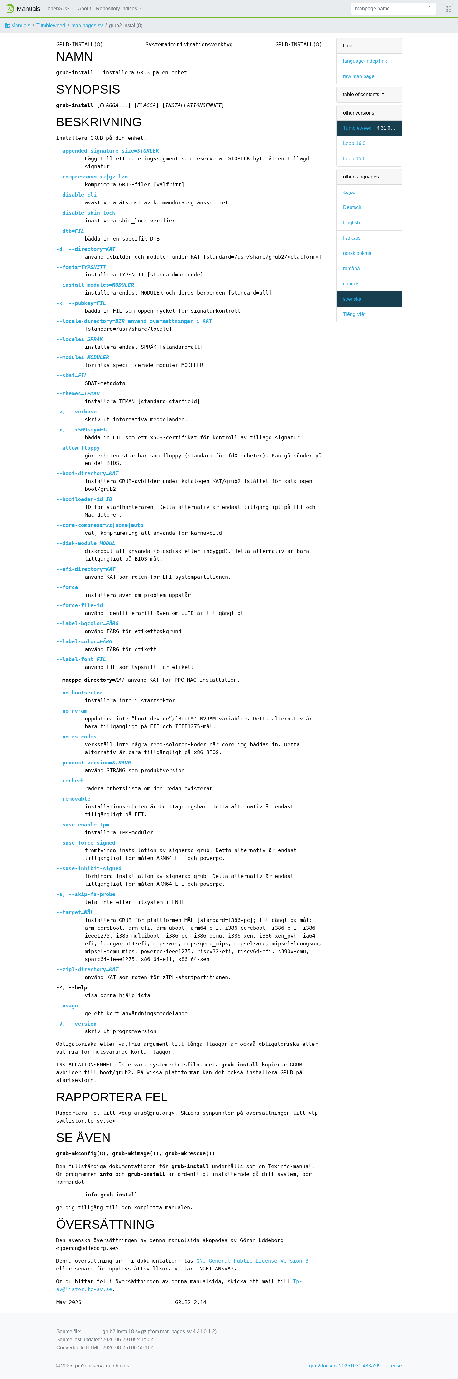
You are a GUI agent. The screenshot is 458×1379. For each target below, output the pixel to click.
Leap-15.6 (354, 158)
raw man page (359, 76)
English (351, 222)
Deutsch (352, 207)
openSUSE (60, 8)
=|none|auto (99, 525)
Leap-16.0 (354, 143)
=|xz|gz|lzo (92, 177)
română (351, 268)
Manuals (20, 25)
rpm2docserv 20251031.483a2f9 (345, 1365)
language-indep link (365, 61)
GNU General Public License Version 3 (252, 1261)
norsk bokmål (358, 253)
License (393, 1365)
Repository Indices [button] (117, 8)
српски (351, 283)
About (84, 8)
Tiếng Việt (354, 314)
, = (85, 249)
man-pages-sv (87, 25)
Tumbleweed (50, 25)
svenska (352, 299)
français (351, 238)
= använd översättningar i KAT (134, 321)
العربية (350, 192)
